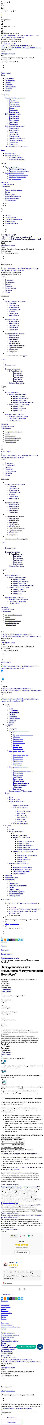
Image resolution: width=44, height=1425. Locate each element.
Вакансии (8, 89)
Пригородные (14, 102)
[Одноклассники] (5, 940)
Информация (5, 186)
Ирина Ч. (12, 1262)
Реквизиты (8, 85)
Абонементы (13, 142)
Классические (14, 104)
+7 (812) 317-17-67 (26, 1167)
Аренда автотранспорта (17, 169)
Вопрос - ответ (10, 194)
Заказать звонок (7, 1353)
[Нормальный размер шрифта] (2, 6)
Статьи (7, 192)
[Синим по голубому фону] (1, 18)
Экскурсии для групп (12, 114)
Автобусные (13, 122)
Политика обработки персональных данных (16, 1408)
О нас (3, 75)
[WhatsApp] (16, 940)
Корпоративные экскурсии (18, 175)
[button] (19, 1289)
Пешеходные (13, 110)
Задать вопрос (6, 73)
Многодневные (14, 136)
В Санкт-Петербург (16, 157)
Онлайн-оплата (10, 87)
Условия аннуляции (12, 198)
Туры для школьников (13, 155)
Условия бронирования (13, 196)
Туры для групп (10, 153)
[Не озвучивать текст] (2, 31)
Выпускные (13, 144)
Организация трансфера (17, 177)
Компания (4, 1301)
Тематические (14, 112)
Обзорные (12, 100)
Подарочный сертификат (13, 190)
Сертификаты (10, 81)
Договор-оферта (10, 200)
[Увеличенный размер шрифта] (2, 9)
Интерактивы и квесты (17, 138)
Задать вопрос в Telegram (9, 1185)
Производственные (16, 140)
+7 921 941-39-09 (21, 48)
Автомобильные (14, 106)
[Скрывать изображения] (2, 24)
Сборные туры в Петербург (10, 1327)
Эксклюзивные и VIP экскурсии (16, 146)
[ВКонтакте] (5, 204)
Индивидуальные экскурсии (15, 98)
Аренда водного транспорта (19, 171)
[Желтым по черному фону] (1, 15)
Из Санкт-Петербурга (16, 159)
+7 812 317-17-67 (10, 44)
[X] (10, 940)
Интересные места (7, 184)
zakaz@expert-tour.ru (8, 54)
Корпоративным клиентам (14, 173)
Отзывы (8, 83)
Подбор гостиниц (15, 179)
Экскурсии (4, 94)
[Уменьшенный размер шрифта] (2, 4)
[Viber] (13, 940)
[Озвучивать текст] (2, 29)
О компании (9, 79)
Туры (3, 150)
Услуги (3, 163)
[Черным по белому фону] (1, 13)
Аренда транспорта (12, 167)
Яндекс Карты (8, 1283)
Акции (7, 91)
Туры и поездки (6, 1325)
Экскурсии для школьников (15, 126)
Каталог (3, 1319)
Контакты (4, 182)
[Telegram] (5, 206)
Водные (12, 108)
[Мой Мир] (8, 940)
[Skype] (19, 940)
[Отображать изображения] (2, 22)
